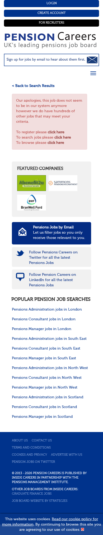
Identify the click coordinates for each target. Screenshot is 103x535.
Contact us (42, 440)
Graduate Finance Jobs (32, 493)
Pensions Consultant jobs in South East (46, 348)
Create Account (52, 13)
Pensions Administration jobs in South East (49, 339)
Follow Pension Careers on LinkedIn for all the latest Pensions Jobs (52, 280)
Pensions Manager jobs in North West (44, 387)
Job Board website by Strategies (39, 501)
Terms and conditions (31, 447)
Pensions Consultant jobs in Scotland (44, 407)
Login (51, 3)
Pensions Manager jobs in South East (44, 358)
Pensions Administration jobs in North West (50, 368)
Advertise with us (66, 455)
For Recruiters (51, 22)
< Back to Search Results (33, 86)
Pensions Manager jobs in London (41, 329)
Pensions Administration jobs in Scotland (47, 397)
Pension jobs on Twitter (33, 462)
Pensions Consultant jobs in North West (47, 378)
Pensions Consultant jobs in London (44, 319)
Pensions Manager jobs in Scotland (42, 417)
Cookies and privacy (29, 455)
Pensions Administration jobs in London (47, 309)
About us (20, 440)
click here (56, 132)
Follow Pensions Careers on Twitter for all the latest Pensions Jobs (53, 258)
